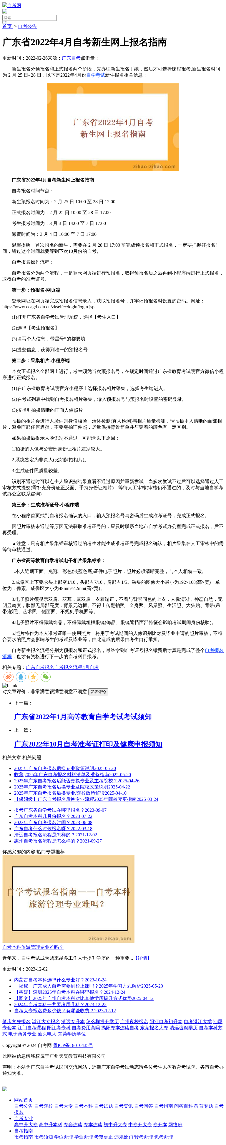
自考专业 (23, 1118)
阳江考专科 (59, 1027)
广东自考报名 (40, 667)
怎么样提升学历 (102, 1021)
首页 (7, 26)
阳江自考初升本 (165, 1021)
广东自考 (71, 58)
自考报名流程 (68, 667)
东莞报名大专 (154, 1027)
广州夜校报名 (134, 1021)
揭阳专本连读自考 (120, 1027)
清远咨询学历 (184, 1027)
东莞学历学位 (72, 1033)
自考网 (14, 5)
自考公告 (27, 26)
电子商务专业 (22, 1033)
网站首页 (23, 1099)
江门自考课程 (32, 1027)
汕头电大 (47, 1033)
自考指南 (23, 1130)
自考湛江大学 (198, 1021)
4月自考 (90, 667)
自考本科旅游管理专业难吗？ (33, 947)
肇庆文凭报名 (16, 1021)
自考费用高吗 (86, 1027)
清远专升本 (73, 1021)
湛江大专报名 (46, 1021)
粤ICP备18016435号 (73, 1045)
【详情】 (142, 958)
